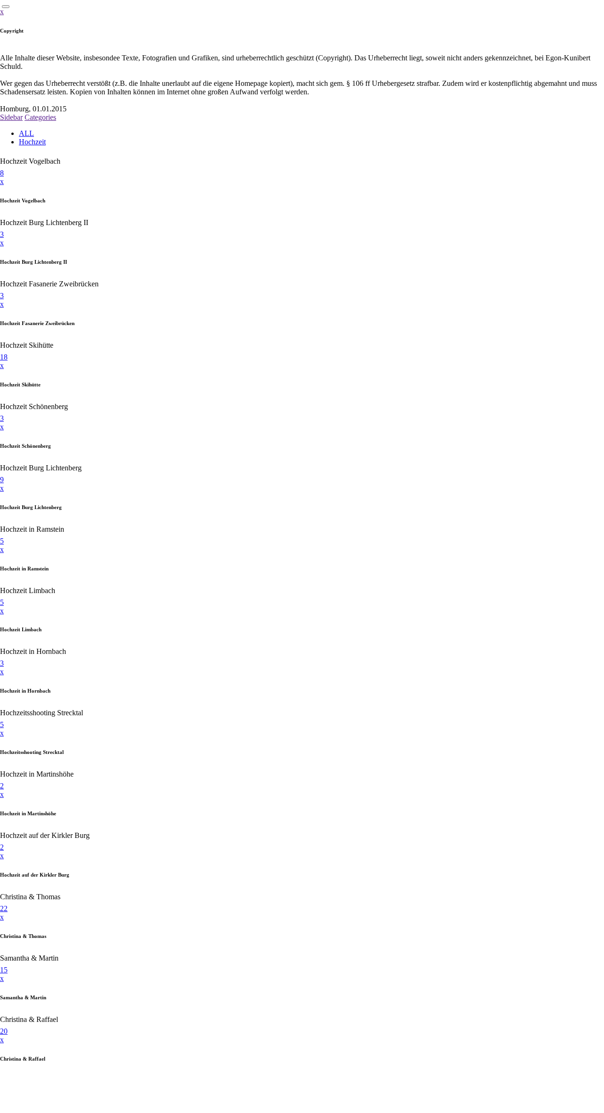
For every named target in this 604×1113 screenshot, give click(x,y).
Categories (40, 117)
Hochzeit (32, 142)
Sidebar (11, 117)
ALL (26, 133)
